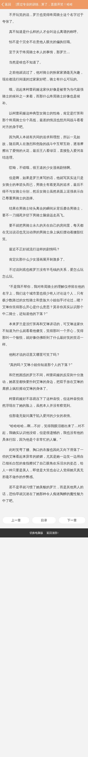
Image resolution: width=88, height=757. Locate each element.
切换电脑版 (36, 532)
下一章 (72, 520)
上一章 (16, 520)
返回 (8, 4)
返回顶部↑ (52, 532)
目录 (44, 520)
